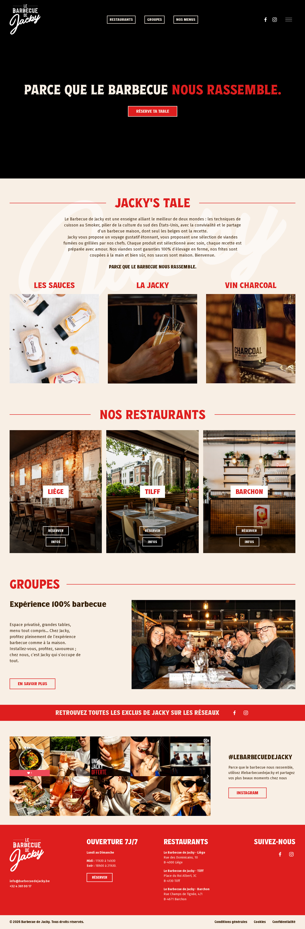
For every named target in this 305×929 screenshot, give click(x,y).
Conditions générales (231, 922)
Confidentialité (283, 922)
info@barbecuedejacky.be (30, 881)
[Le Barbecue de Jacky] (27, 855)
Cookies (260, 922)
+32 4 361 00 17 (20, 886)
